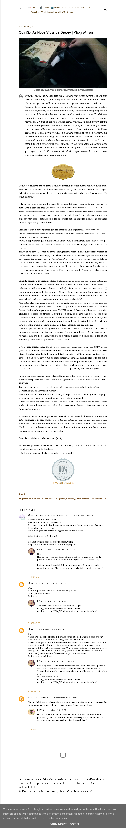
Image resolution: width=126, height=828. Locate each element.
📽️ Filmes (44, 7)
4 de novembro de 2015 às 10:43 (82, 515)
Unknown (33, 583)
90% (31, 499)
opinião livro (88, 499)
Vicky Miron (100, 499)
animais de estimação (44, 499)
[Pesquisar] (105, 9)
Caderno (70, 499)
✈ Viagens (33, 12)
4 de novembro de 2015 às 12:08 (62, 549)
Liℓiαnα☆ (41, 549)
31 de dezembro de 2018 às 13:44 (65, 698)
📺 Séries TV (57, 7)
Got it (74, 824)
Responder (34, 577)
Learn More (57, 824)
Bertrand (66, 483)
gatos (78, 499)
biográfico (60, 499)
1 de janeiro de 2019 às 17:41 (56, 710)
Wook (58, 483)
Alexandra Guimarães (39, 697)
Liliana (40, 710)
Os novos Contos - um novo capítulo (47, 515)
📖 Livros (32, 7)
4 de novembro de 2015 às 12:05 (61, 601)
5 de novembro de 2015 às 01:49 (61, 661)
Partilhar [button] (23, 494)
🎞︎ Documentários (75, 7)
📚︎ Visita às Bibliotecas (53, 12)
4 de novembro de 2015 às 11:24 (53, 583)
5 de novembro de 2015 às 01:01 (53, 629)
